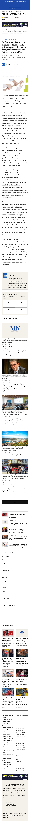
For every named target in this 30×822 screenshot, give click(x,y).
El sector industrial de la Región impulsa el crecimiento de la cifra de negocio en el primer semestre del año (14, 449)
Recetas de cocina (6, 598)
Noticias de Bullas (20, 728)
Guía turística (5, 556)
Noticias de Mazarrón (7, 730)
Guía (8, 5)
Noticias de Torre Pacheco (8, 738)
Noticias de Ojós (20, 770)
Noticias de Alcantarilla (7, 727)
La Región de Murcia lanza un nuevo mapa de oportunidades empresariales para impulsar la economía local (15, 341)
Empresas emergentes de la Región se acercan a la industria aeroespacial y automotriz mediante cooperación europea (14, 413)
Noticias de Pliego (20, 752)
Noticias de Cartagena (7, 719)
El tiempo (4, 581)
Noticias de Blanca (20, 747)
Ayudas (4, 591)
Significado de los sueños (8, 605)
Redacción (8, 64)
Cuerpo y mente (6, 602)
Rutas (3, 567)
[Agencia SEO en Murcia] (11, 804)
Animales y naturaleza (7, 609)
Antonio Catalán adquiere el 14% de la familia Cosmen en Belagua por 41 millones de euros (14, 377)
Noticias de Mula (5, 766)
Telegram (18, 795)
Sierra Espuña (5, 570)
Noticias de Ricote (20, 761)
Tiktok (23, 795)
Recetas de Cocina (7, 790)
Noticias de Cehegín (6, 769)
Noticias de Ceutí (20, 734)
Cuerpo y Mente (21, 788)
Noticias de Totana (6, 742)
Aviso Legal (10, 815)
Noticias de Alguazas (21, 739)
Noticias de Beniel (20, 730)
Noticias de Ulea (20, 768)
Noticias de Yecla (6, 734)
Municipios (4, 577)
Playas (3, 563)
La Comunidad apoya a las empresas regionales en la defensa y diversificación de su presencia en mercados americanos (15, 476)
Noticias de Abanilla (20, 745)
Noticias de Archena (6, 762)
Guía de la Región (7, 788)
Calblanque (5, 574)
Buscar (21, 5)
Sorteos (13, 5)
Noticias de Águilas (6, 736)
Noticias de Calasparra (21, 732)
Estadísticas (11, 798)
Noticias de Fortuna (20, 736)
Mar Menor (4, 560)
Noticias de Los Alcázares (22, 715)
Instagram (12, 795)
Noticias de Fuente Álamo (22, 720)
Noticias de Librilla (20, 749)
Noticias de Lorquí (20, 743)
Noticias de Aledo (20, 766)
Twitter (5, 798)
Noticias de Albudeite (21, 764)
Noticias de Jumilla (6, 749)
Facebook (5, 795)
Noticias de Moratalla (21, 741)
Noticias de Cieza (6, 732)
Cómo (3, 612)
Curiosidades (5, 595)
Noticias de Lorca (6, 721)
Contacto (16, 815)
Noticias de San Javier (7, 740)
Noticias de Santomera (21, 718)
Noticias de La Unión (6, 764)
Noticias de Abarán (20, 726)
